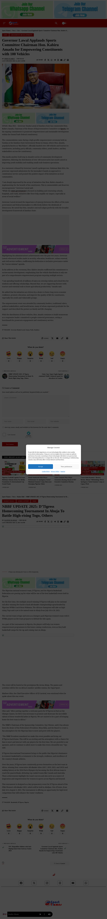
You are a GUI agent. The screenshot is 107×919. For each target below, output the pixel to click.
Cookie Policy (46, 471)
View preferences (66, 466)
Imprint (63, 471)
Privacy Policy (55, 471)
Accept (40, 466)
